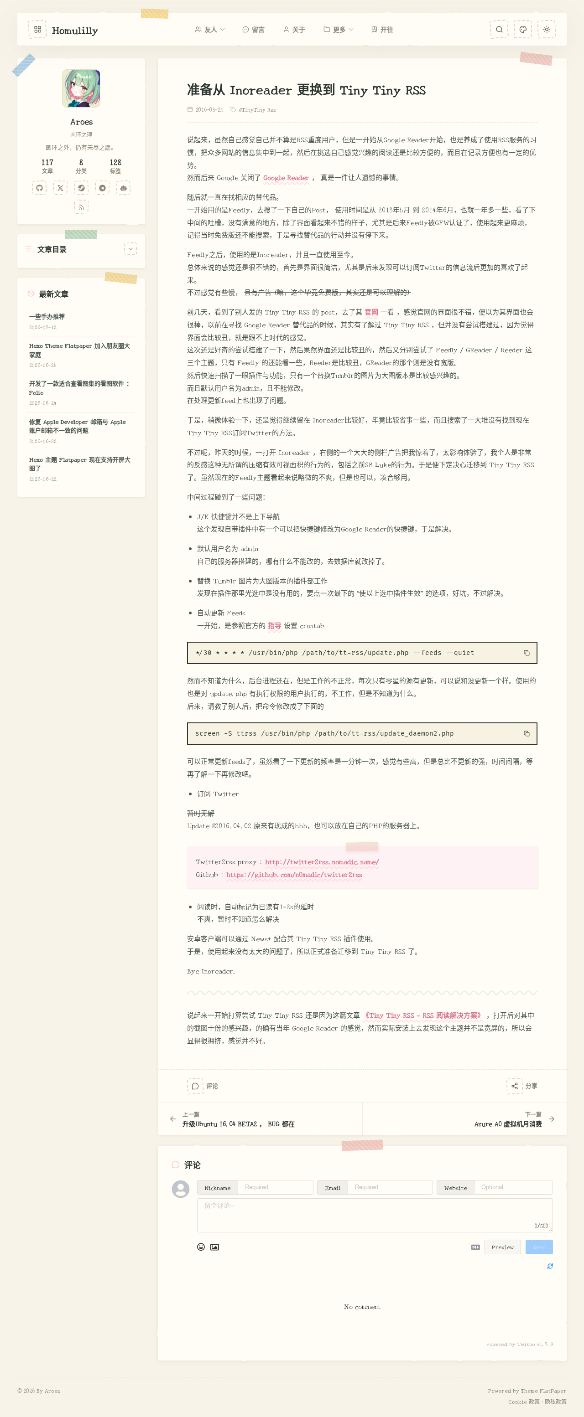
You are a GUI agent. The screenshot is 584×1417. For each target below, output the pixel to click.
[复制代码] (527, 653)
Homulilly (75, 29)
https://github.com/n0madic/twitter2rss (294, 874)
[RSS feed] (81, 207)
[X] (60, 188)
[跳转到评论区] (195, 1085)
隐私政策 (556, 1401)
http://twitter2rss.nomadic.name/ (322, 861)
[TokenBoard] (123, 188)
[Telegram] (102, 188)
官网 (371, 311)
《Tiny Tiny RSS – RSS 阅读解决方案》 (423, 1015)
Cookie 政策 (524, 1401)
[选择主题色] (522, 29)
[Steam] (81, 188)
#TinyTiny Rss (257, 109)
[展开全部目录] (130, 248)
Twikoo (526, 1343)
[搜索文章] (499, 29)
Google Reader (286, 177)
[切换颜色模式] (546, 29)
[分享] (514, 1085)
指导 (275, 625)
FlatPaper (553, 1390)
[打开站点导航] (37, 29)
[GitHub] (39, 188)
